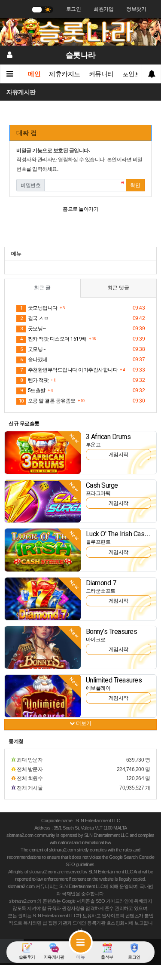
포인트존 (134, 74)
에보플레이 (98, 688)
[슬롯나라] (80, 31)
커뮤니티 (101, 74)
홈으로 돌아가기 (80, 209)
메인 (34, 74)
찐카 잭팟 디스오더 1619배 (53, 339)
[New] (43, 452)
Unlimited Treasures (114, 680)
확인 (135, 185)
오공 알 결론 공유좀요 (47, 401)
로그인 (73, 9)
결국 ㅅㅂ (34, 318)
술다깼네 (34, 359)
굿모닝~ (33, 329)
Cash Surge (102, 485)
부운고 (93, 445)
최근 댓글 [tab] (118, 288)
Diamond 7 (101, 583)
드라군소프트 (100, 591)
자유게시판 (21, 92)
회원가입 (103, 9)
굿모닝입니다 (39, 308)
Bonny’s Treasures (111, 631)
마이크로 (96, 639)
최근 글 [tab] (42, 288)
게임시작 (118, 455)
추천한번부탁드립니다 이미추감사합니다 (69, 370)
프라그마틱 (98, 493)
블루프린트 (98, 542)
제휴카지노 (64, 74)
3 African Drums (108, 437)
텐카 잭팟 (34, 380)
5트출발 (33, 390)
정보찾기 (136, 9)
